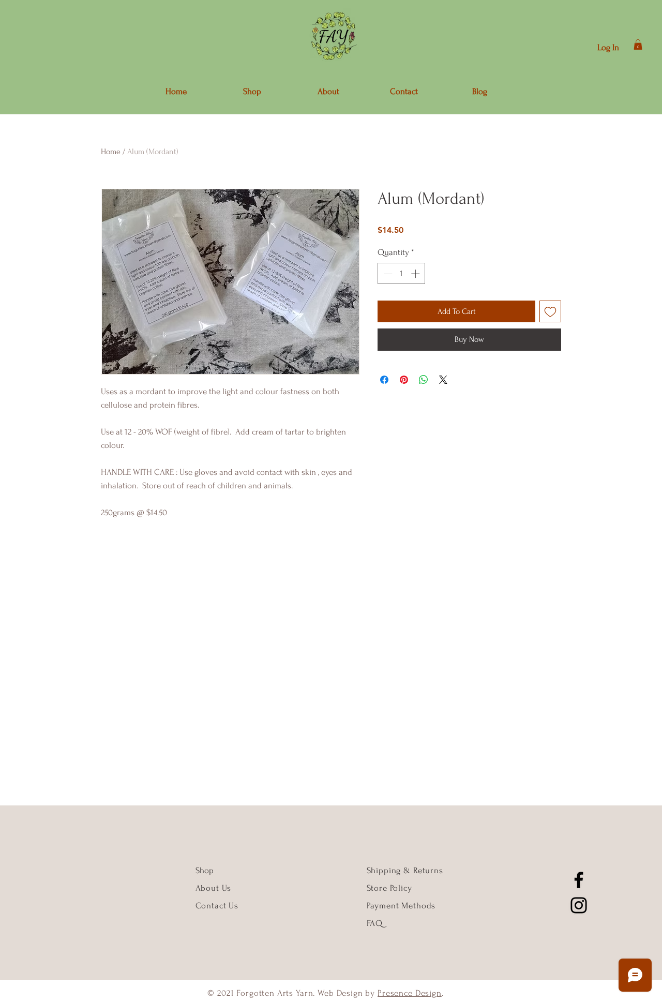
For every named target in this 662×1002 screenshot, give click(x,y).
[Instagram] (579, 905)
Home (111, 151)
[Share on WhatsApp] (423, 379)
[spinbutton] (402, 273)
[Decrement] (387, 273)
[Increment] (416, 273)
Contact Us (217, 905)
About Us (214, 888)
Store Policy (389, 888)
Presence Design (410, 993)
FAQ (375, 923)
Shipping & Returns (405, 870)
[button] (638, 44)
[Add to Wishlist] (550, 311)
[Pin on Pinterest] (404, 379)
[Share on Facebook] (384, 379)
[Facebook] (579, 880)
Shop (204, 870)
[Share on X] (443, 379)
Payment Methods (401, 905)
